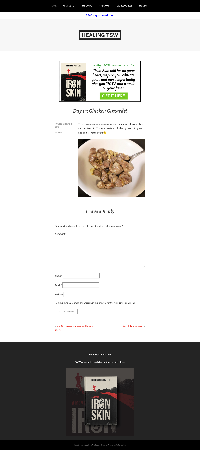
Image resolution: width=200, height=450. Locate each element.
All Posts (68, 6)
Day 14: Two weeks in (133, 326)
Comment (60, 234)
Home (53, 6)
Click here (120, 362)
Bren (60, 132)
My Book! (104, 6)
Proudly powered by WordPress (87, 445)
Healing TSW (100, 35)
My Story (144, 6)
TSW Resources (124, 6)
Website (59, 294)
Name (58, 276)
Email (58, 285)
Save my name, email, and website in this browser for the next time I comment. (96, 303)
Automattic (120, 445)
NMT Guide (86, 6)
